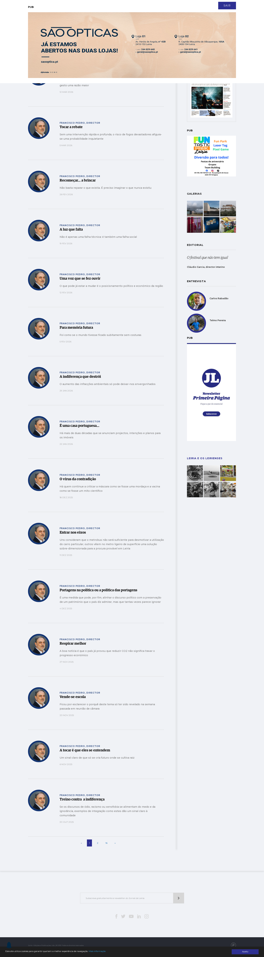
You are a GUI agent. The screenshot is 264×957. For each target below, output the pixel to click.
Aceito (245, 951)
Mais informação (97, 951)
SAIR (227, 5)
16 (106, 843)
